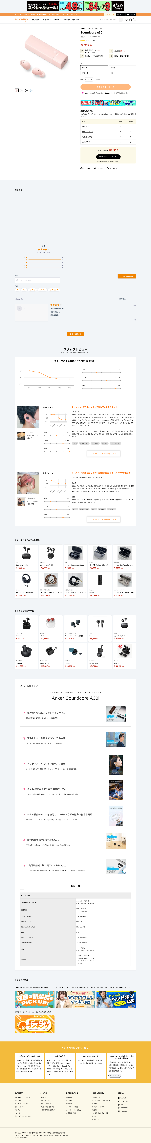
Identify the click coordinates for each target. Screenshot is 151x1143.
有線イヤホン (19, 1101)
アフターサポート (45, 1104)
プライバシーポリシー (99, 1107)
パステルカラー (115, 443)
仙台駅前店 (86, 142)
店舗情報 (69, 1104)
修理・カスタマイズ (46, 1101)
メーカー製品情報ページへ (29, 686)
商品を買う (35, 20)
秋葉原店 (85, 126)
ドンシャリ (95, 443)
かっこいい (111, 509)
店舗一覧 (66, 20)
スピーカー (18, 1113)
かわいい (102, 509)
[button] (88, 40)
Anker (83, 28)
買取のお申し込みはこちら (108, 157)
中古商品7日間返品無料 (47, 1110)
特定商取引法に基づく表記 (100, 1113)
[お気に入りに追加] (133, 87)
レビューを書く (129, 277)
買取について (44, 1097)
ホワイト (114, 67)
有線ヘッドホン (19, 1107)
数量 (81, 79)
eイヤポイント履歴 (72, 1107)
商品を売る (47, 20)
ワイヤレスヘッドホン (21, 1104)
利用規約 (94, 1110)
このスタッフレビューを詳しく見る (103, 454)
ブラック (85, 73)
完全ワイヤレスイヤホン (95, 28)
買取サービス (110, 14)
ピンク (84, 67)
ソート (114, 299)
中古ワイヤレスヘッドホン (23, 1116)
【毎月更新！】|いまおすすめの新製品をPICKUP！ (33, 987)
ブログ (122, 14)
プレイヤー (18, 1110)
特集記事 (75, 20)
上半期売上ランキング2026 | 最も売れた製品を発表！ (34, 1012)
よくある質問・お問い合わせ (101, 1101)
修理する (57, 20)
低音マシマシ (84, 443)
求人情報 (69, 1101)
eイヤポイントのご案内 (73, 1110)
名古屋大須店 (87, 137)
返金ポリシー (96, 1116)
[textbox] (37, 280)
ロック (75, 443)
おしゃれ (104, 443)
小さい (94, 509)
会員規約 (94, 1104)
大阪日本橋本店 (87, 131)
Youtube (132, 14)
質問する (73, 334)
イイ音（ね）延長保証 (47, 1107)
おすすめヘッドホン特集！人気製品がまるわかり (114, 987)
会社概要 (69, 1097)
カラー (82, 63)
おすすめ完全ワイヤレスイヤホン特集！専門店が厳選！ (75, 987)
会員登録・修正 (71, 1113)
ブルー (113, 73)
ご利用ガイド (114, 1076)
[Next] (74, 57)
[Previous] (16, 57)
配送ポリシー (96, 1119)
